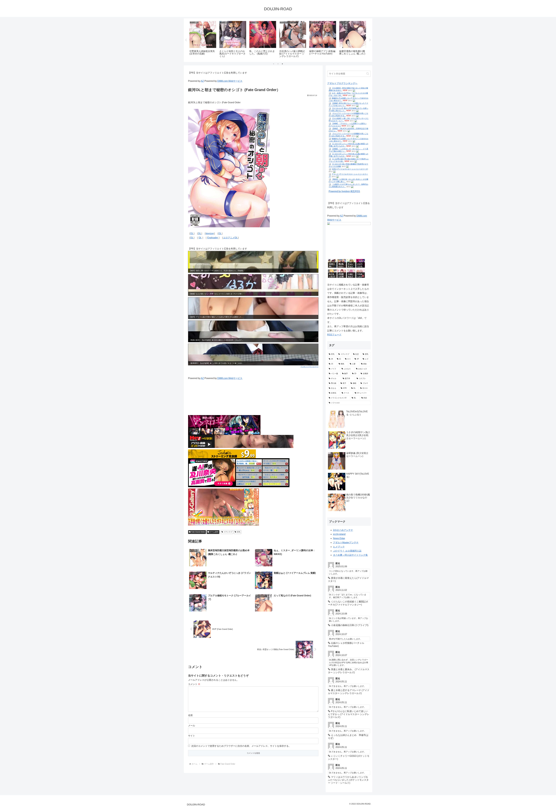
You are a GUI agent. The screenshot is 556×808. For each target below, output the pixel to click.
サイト (191, 735)
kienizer (210, 233)
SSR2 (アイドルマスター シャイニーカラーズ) (350, 169)
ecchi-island (339, 534)
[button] (367, 73)
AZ (202, 81)
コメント (194, 684)
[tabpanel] (203, 39)
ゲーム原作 (214, 532)
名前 (190, 715)
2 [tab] (278, 63)
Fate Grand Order (198, 532)
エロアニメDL (230, 237)
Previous (185, 40)
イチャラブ (228, 532)
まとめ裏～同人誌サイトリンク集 (350, 555)
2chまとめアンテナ (343, 530)
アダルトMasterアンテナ (346, 542)
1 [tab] (273, 63)
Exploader (212, 237)
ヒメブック (339, 547)
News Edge (339, 538)
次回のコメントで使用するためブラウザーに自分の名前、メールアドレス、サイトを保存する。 (241, 746)
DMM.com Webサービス (229, 81)
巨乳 (238, 532)
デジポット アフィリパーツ (309, 366)
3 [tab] (282, 63)
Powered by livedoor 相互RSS (344, 191)
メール (191, 725)
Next (370, 40)
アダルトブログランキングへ (342, 83)
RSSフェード (334, 334)
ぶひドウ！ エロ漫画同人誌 (347, 551)
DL (191, 233)
